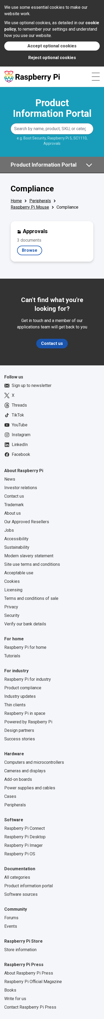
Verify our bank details (25, 623)
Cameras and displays (25, 770)
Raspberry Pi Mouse (30, 207)
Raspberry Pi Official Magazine (33, 981)
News (9, 479)
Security (11, 615)
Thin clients (15, 704)
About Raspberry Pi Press (28, 973)
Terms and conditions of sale (31, 598)
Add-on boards (18, 779)
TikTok (18, 415)
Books (10, 990)
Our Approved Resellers (26, 521)
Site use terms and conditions (32, 564)
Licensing (13, 589)
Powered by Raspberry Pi (28, 721)
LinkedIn (20, 444)
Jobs (9, 530)
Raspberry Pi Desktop (25, 836)
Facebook (21, 454)
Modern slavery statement (28, 555)
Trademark (14, 504)
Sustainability (16, 547)
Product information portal (28, 885)
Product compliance (22, 687)
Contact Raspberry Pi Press (30, 1007)
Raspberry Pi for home (25, 647)
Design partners (19, 730)
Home (16, 200)
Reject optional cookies (52, 57)
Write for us (15, 998)
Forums (11, 917)
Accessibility (16, 538)
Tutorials (12, 655)
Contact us (52, 343)
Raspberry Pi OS (19, 853)
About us (12, 513)
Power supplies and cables (29, 787)
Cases (10, 796)
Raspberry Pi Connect (24, 828)
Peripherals (40, 200)
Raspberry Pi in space (24, 713)
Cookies (12, 581)
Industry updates (20, 696)
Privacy (11, 606)
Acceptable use (18, 572)
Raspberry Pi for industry (27, 679)
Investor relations (20, 487)
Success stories (19, 738)
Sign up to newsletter (31, 385)
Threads (19, 405)
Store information (20, 949)
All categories (17, 877)
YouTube (19, 424)
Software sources (21, 894)
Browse (32, 251)
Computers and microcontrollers (34, 762)
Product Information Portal (52, 108)
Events (10, 926)
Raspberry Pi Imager (23, 845)
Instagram (21, 434)
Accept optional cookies (52, 45)
